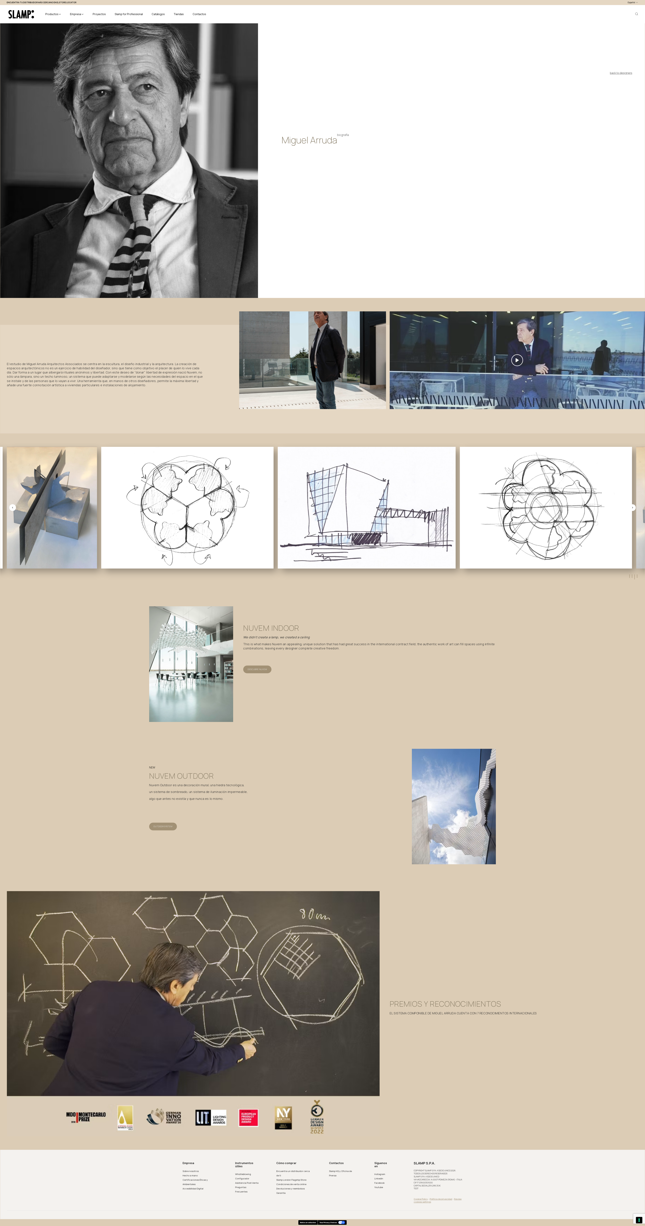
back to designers (621, 73)
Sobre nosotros (191, 1171)
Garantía (281, 1192)
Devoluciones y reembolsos (290, 1188)
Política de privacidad (441, 1198)
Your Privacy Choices (328, 1222)
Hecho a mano (190, 1175)
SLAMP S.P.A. (424, 1163)
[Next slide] (632, 507)
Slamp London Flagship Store (291, 1179)
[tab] (629, 576)
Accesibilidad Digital (193, 1188)
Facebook (379, 1182)
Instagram (379, 1174)
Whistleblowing (243, 1174)
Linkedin (378, 1178)
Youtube (378, 1187)
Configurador (242, 1178)
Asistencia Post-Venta (247, 1182)
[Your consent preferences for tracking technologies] (639, 1220)
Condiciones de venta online (291, 1184)
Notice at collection (308, 1222)
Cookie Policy (421, 1198)
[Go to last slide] (12, 507)
